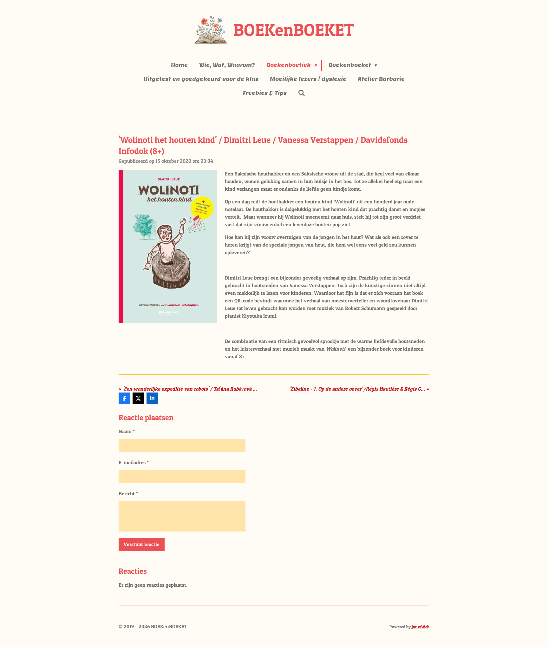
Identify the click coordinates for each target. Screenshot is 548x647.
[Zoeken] (301, 93)
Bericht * (128, 493)
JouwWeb (420, 626)
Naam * (127, 431)
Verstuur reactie (142, 544)
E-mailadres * (134, 462)
